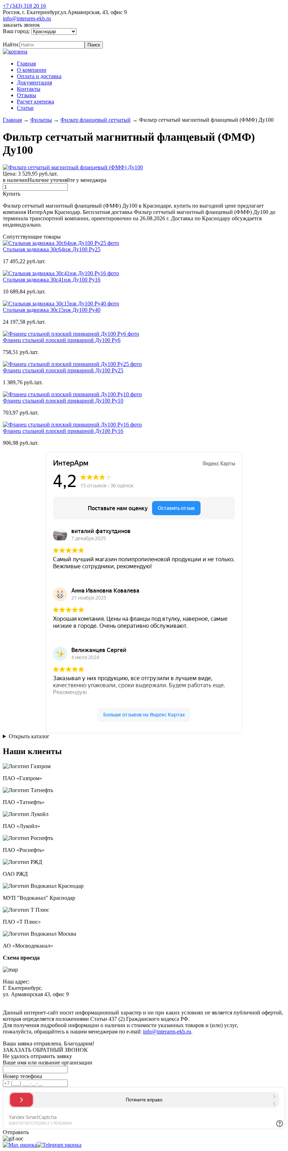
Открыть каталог (29, 736)
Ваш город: (17, 31)
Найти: (11, 45)
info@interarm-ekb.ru (27, 18)
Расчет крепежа (35, 102)
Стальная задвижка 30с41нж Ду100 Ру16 (51, 280)
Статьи (25, 108)
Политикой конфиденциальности (164, 1001)
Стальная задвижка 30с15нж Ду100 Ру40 (51, 310)
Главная (26, 64)
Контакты (28, 89)
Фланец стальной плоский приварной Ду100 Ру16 (63, 431)
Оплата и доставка (39, 76)
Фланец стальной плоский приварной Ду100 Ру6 (61, 340)
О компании (31, 70)
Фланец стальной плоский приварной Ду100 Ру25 (63, 370)
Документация (34, 83)
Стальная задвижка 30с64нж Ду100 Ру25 (51, 249)
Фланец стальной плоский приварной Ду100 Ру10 (63, 401)
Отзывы (26, 95)
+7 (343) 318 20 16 (24, 6)
